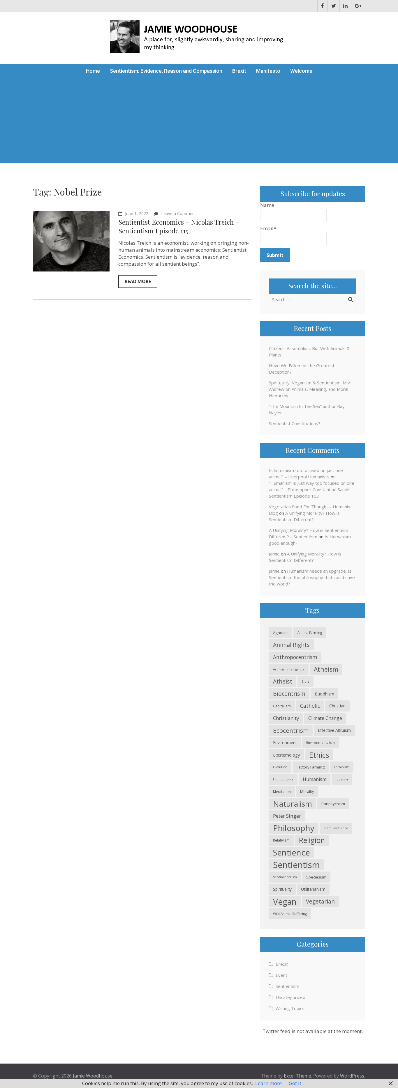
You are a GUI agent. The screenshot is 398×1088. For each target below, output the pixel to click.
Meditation (282, 791)
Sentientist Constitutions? (294, 423)
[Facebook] (322, 6)
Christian (337, 706)
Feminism (341, 767)
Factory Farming (311, 767)
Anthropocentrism (295, 657)
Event (281, 975)
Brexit (239, 71)
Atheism (326, 669)
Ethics (319, 755)
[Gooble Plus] (358, 6)
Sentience (291, 852)
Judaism (342, 779)
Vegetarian (320, 901)
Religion (312, 840)
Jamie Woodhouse (92, 1076)
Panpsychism (333, 803)
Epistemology (286, 755)
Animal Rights (291, 645)
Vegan (285, 901)
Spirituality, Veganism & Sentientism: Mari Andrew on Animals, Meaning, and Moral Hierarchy (310, 389)
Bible (305, 681)
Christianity (286, 718)
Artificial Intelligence (288, 669)
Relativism (281, 840)
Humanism (314, 779)
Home (93, 71)
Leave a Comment (178, 213)
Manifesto (268, 71)
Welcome (301, 71)
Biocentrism (289, 693)
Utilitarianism (313, 889)
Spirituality (282, 889)
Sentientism (296, 864)
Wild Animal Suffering (290, 913)
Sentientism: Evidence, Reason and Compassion (166, 71)
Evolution (280, 767)
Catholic (310, 705)
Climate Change (325, 718)
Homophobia (283, 779)
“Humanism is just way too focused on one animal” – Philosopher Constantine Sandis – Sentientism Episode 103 (311, 489)
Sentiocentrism (285, 877)
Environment (285, 742)
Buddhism (324, 694)
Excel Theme (297, 1076)
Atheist (282, 681)
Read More (138, 281)
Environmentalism (320, 742)
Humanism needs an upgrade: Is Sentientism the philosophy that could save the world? (312, 577)
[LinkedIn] (345, 6)
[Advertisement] (199, 122)
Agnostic (280, 632)
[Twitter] (333, 6)
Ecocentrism (291, 730)
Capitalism (282, 706)
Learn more (268, 1083)
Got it (295, 1083)
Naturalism (292, 803)
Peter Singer (287, 815)
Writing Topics (290, 1008)
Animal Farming (309, 632)
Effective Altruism (334, 730)
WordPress (352, 1076)
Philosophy (293, 828)
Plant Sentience (336, 828)
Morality (307, 791)
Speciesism (316, 877)
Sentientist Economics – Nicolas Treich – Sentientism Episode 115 (178, 226)
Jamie (274, 554)
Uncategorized (290, 997)
